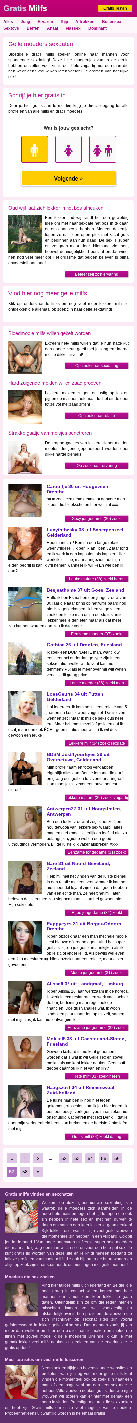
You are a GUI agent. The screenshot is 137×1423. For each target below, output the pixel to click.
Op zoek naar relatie (96, 415)
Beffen (33, 28)
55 (103, 1158)
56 (117, 1158)
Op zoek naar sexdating (96, 365)
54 (90, 1158)
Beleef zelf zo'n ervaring (96, 274)
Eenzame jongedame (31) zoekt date (97, 853)
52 (64, 1158)
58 (25, 1171)
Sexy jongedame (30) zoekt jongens (97, 519)
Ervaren (45, 21)
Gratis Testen (115, 8)
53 (77, 1158)
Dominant (97, 28)
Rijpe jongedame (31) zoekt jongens (97, 913)
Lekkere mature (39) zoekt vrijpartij (97, 797)
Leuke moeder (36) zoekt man (97, 683)
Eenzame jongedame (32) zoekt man (97, 1028)
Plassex (73, 28)
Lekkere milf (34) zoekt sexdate (97, 743)
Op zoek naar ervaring (97, 465)
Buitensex (111, 21)
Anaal (52, 28)
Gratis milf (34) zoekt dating (96, 1136)
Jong (25, 21)
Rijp (64, 21)
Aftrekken (84, 21)
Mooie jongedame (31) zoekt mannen (97, 973)
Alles (8, 21)
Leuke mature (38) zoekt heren (97, 579)
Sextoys (11, 28)
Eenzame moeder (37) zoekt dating (96, 634)
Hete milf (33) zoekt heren (96, 1076)
